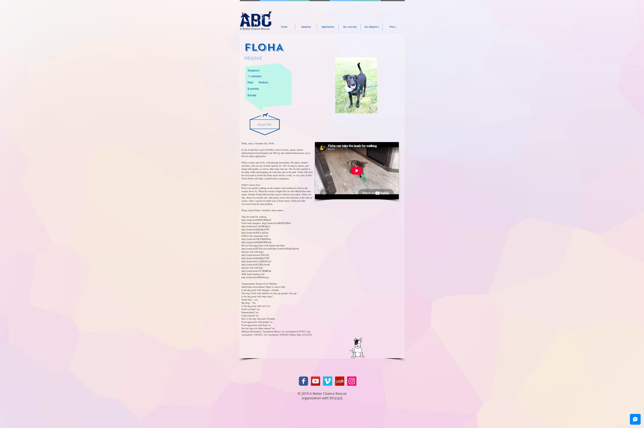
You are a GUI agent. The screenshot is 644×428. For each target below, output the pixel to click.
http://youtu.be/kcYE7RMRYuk (256, 270)
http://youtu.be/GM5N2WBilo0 (256, 219)
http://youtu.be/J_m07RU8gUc (255, 226)
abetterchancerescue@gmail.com (256, 153)
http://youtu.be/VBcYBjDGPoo (256, 239)
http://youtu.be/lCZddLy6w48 (255, 264)
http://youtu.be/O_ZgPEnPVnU (256, 261)
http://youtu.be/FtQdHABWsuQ (256, 242)
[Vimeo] (327, 381)
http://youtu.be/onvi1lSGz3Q (255, 255)
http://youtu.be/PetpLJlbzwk (285, 248)
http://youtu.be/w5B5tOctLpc (255, 277)
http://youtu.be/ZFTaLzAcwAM (256, 248)
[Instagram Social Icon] (351, 381)
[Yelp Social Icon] (339, 381)
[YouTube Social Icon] (315, 381)
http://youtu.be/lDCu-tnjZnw (255, 232)
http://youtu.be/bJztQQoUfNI (255, 229)
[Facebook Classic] (303, 381)
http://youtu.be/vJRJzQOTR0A (276, 223)
